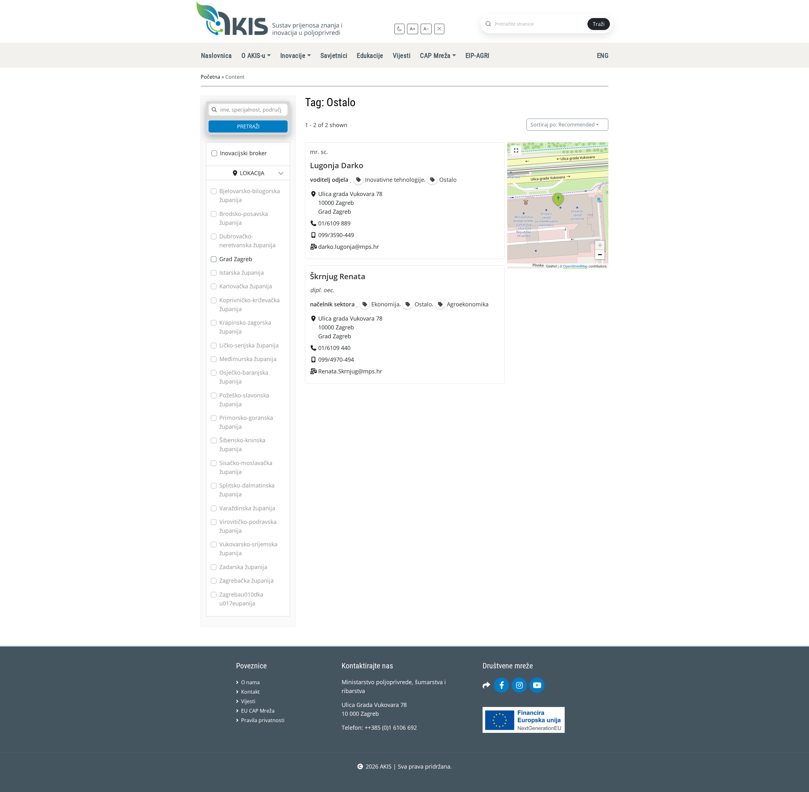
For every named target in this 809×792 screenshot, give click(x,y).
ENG (602, 55)
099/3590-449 (336, 235)
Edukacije (370, 55)
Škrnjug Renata (337, 276)
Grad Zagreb (235, 259)
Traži (599, 24)
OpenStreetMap (575, 265)
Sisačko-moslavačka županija (245, 467)
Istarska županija (241, 272)
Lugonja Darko (336, 165)
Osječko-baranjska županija (243, 377)
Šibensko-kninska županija (242, 444)
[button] (600, 245)
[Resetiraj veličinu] (439, 29)
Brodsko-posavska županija (243, 218)
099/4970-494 (336, 359)
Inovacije (292, 55)
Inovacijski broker (243, 153)
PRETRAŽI (248, 126)
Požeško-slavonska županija (244, 399)
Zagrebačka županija (246, 580)
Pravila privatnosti (262, 720)
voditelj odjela (329, 179)
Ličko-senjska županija (249, 345)
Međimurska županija (248, 359)
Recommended (563, 124)
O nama (250, 682)
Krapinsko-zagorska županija (245, 327)
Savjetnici (334, 55)
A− (426, 29)
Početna (210, 76)
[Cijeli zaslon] (516, 150)
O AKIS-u (253, 55)
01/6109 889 (334, 223)
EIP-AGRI (477, 55)
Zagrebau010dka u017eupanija (241, 599)
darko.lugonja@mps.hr (348, 246)
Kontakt (250, 691)
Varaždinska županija (247, 508)
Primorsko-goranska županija (246, 422)
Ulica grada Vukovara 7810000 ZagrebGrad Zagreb (350, 202)
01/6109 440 (334, 348)
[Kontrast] (399, 29)
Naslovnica (216, 55)
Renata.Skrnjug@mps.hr (350, 371)
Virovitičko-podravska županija (248, 526)
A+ (412, 29)
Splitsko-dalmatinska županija (247, 490)
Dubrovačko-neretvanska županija (247, 240)
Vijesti (402, 55)
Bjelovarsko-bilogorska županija (249, 195)
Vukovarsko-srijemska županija (248, 548)
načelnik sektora (332, 304)
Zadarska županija (243, 567)
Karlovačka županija (245, 286)
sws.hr (404, 779)
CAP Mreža (435, 55)
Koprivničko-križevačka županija (249, 304)
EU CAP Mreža (258, 710)
